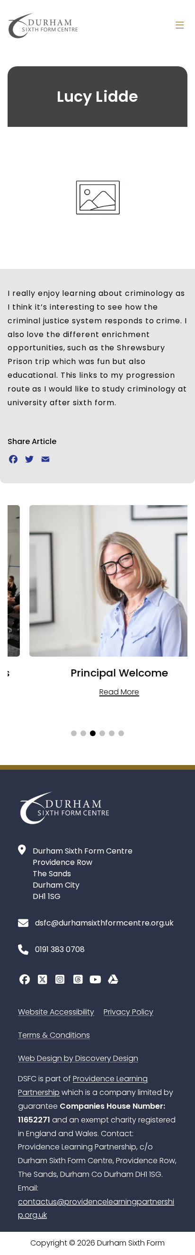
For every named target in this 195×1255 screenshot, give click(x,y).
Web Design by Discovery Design (78, 1058)
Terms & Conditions (54, 1035)
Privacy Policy (128, 1011)
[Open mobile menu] (179, 25)
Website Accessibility (56, 1011)
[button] (74, 733)
